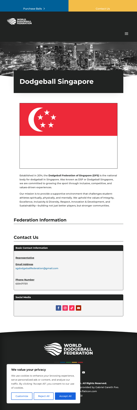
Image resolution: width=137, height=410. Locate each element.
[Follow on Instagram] (65, 308)
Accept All (65, 396)
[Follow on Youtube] (78, 308)
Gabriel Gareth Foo (106, 387)
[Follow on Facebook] (58, 308)
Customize (22, 396)
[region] (43, 383)
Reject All (43, 396)
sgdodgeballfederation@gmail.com (37, 268)
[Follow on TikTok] (72, 308)
